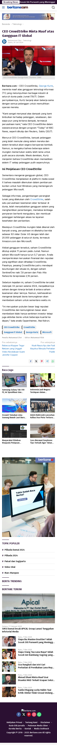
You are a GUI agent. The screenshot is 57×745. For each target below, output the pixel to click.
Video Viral (10, 567)
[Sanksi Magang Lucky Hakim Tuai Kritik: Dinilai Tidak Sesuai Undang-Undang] (9, 692)
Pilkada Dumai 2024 (15, 549)
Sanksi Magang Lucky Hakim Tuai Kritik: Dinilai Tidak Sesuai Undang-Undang (36, 691)
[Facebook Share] (31, 361)
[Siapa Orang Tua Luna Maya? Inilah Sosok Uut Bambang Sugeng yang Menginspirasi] (9, 654)
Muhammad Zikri (14, 40)
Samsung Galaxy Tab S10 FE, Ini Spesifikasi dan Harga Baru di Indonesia (13, 391)
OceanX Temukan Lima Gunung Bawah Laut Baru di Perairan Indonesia (13, 416)
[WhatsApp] (39, 714)
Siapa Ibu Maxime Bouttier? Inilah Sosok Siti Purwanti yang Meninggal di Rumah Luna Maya (36, 641)
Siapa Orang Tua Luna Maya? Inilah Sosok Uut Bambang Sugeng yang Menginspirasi (35, 654)
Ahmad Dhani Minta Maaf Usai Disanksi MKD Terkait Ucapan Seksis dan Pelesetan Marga (36, 679)
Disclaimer (45, 722)
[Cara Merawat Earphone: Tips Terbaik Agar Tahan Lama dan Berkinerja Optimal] (42, 431)
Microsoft (46, 332)
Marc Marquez (12, 573)
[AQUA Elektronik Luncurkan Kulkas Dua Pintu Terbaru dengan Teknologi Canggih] (42, 405)
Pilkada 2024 (11, 555)
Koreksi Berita (15, 729)
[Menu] (4, 7)
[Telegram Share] (47, 361)
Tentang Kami (31, 722)
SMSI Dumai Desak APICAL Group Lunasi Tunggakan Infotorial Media (28, 630)
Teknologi (27, 40)
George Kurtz (46, 85)
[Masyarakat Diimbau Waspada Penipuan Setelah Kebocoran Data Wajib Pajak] (14, 431)
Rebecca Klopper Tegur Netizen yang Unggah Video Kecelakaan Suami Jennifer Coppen (13, 348)
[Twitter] (24, 714)
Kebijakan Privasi (14, 722)
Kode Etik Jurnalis (17, 725)
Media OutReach (41, 729)
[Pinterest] (29, 714)
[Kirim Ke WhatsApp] (53, 361)
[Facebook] (18, 714)
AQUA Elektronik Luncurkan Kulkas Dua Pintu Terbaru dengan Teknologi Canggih (42, 416)
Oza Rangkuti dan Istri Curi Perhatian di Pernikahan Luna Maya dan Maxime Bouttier (36, 666)
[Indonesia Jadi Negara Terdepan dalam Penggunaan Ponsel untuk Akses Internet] (42, 380)
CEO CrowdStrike (12, 327)
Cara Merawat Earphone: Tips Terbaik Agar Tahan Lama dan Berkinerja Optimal (41, 441)
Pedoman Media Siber (38, 725)
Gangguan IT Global (13, 332)
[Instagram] (34, 714)
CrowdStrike (36, 199)
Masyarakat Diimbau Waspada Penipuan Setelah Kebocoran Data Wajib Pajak (13, 441)
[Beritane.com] (17, 7)
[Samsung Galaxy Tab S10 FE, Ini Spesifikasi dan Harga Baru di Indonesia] (14, 380)
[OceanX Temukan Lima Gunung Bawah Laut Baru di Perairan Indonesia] (14, 405)
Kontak (28, 729)
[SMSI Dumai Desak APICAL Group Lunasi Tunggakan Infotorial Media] (28, 608)
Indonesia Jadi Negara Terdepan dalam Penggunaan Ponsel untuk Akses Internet (42, 390)
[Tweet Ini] (36, 361)
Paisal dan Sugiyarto (15, 561)
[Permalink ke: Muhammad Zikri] (4, 41)
